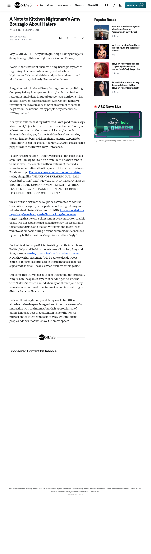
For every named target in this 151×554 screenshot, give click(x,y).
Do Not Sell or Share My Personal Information (69, 492)
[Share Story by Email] (75, 38)
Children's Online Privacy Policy (75, 488)
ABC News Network (17, 488)
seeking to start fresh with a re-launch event (53, 253)
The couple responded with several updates (55, 172)
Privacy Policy (31, 488)
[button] (9, 5)
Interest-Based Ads (97, 488)
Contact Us (94, 492)
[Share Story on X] (67, 38)
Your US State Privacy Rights (50, 488)
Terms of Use (136, 488)
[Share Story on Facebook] (60, 38)
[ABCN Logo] (23, 5)
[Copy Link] (82, 38)
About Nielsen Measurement (117, 488)
